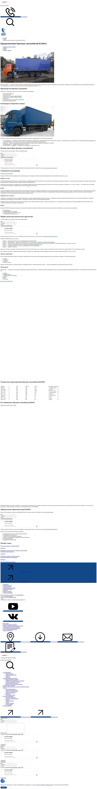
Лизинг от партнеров (10, 692)
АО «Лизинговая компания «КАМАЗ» (12, 628)
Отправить (3, 744)
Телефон (2, 154)
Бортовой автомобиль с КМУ (69, 191)
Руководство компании (11, 674)
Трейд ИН (8, 693)
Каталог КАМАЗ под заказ (12, 683)
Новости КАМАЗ (10, 701)
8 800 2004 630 (24, 16)
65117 (39, 243)
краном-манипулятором (16, 96)
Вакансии (5, 590)
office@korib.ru (81, 641)
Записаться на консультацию (7, 157)
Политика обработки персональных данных (13, 625)
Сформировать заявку (25, 572)
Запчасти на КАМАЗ (8, 592)
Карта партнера (54, 641)
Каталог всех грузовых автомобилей (14, 684)
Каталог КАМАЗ (7, 586)
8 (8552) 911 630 (12, 597)
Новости (5, 48)
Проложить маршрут (25, 641)
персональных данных (16, 734)
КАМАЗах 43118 (38, 244)
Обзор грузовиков (7, 50)
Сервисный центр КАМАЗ (9, 588)
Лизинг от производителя (11, 691)
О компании (6, 584)
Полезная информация (8, 696)
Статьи (4, 49)
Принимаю (4, 787)
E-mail (2, 156)
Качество (8, 676)
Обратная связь (24, 582)
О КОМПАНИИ (7, 672)
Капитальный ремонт (11, 689)
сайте (83, 249)
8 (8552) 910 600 (9, 596)
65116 (37, 245)
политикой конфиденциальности (49, 168)
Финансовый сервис (7, 589)
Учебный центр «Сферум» (9, 685)
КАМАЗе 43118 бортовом (49, 242)
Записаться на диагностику (6, 225)
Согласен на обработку (11, 734)
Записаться (3, 778)
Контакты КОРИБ (7, 591)
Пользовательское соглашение (10, 624)
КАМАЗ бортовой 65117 (90, 140)
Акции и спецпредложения (9, 46)
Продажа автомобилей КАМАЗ (10, 678)
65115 (35, 243)
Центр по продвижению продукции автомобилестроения (16, 686)
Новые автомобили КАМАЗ (12, 679)
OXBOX (9, 660)
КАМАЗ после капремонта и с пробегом (15, 680)
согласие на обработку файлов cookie (44, 784)
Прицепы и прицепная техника (13, 682)
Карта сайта (6, 623)
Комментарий (4, 733)
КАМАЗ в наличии (7, 585)
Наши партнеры (9, 673)
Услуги (4, 688)
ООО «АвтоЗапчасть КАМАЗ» (10, 629)
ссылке (65, 175)
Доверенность (24, 652)
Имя (1, 153)
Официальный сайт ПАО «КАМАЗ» (11, 627)
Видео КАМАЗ (9, 704)
